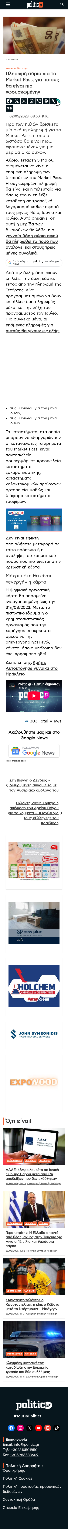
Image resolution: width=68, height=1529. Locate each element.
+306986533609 (24, 1455)
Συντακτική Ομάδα (19, 1499)
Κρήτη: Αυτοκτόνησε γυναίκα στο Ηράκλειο (32, 668)
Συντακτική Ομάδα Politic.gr (42, 1377)
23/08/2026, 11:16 (15, 1377)
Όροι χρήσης (14, 1470)
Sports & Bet (14, 1291)
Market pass (19, 761)
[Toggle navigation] (8, 4)
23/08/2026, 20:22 (16, 1183)
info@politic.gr (26, 1444)
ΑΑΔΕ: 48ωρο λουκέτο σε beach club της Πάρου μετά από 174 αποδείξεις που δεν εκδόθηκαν (32, 1174)
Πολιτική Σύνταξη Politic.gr (41, 1251)
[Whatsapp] (31, 101)
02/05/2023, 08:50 (24, 116)
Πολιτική (43, 1223)
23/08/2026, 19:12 (15, 1251)
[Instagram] (24, 101)
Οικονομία (23, 68)
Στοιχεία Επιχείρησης (21, 1508)
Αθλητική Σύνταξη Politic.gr (41, 1314)
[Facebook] (9, 101)
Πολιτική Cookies (17, 1478)
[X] (16, 101)
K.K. (45, 116)
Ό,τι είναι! (30, 1160)
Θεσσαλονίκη (14, 1354)
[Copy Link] (53, 101)
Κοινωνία (11, 68)
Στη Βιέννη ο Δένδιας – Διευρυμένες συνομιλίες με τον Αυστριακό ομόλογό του (34, 785)
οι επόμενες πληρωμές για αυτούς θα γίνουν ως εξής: (33, 325)
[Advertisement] (34, 370)
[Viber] (39, 101)
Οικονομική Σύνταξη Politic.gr (44, 1183)
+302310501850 (24, 1450)
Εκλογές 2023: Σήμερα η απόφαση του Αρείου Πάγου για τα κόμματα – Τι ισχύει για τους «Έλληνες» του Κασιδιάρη (33, 813)
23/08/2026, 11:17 (15, 1314)
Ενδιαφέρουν (14, 1160)
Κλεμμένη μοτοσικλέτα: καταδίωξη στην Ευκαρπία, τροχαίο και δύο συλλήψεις (28, 1367)
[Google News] (9, 108)
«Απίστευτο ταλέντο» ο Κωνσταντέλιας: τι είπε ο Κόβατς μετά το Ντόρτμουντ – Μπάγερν (32, 1304)
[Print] (46, 101)
